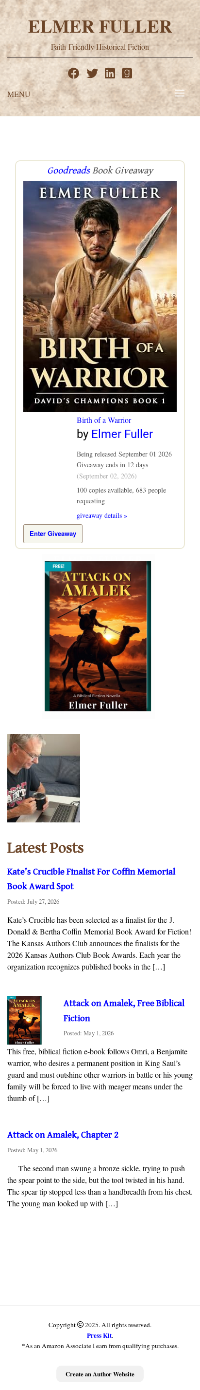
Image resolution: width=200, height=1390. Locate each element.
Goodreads (68, 170)
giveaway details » (102, 515)
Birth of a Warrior (104, 420)
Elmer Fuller (100, 26)
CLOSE (182, 1322)
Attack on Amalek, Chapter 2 (62, 1134)
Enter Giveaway (53, 533)
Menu (19, 94)
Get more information (121, 1371)
